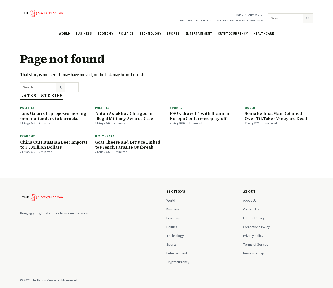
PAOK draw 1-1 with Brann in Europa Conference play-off (199, 115)
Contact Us (251, 209)
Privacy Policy (253, 235)
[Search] (308, 18)
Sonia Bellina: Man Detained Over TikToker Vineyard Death (277, 115)
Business (84, 33)
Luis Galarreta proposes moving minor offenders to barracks (53, 115)
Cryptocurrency (233, 33)
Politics (126, 33)
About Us (249, 200)
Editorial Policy (253, 218)
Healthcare (263, 33)
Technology (150, 33)
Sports (173, 33)
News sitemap (253, 253)
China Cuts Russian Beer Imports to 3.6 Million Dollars (54, 144)
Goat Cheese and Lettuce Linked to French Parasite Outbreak (127, 144)
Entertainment (198, 33)
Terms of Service (255, 244)
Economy (105, 33)
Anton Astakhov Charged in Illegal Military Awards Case (124, 115)
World (64, 33)
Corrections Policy (256, 226)
